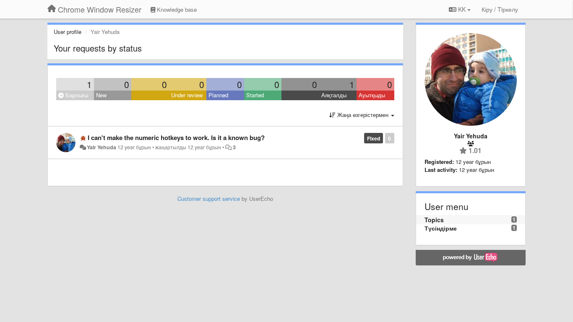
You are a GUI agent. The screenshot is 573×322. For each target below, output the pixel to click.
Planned (218, 95)
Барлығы (76, 95)
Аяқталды (333, 95)
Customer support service (208, 199)
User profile (67, 32)
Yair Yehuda (101, 147)
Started (255, 95)
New (101, 95)
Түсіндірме (441, 228)
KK (461, 9)
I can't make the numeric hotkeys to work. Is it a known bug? (176, 137)
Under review (187, 95)
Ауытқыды (372, 95)
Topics (434, 220)
